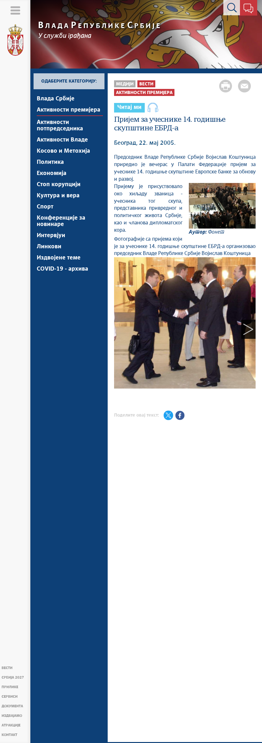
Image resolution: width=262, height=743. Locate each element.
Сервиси (10, 696)
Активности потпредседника (60, 126)
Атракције (11, 725)
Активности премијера (68, 110)
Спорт (45, 207)
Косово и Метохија (63, 151)
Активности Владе (62, 140)
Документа (12, 706)
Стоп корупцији (59, 184)
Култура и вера (58, 196)
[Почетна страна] (15, 40)
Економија (51, 173)
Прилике (10, 687)
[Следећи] (248, 329)
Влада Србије (55, 99)
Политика (50, 162)
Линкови (49, 247)
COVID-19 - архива (62, 269)
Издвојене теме (59, 258)
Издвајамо (12, 716)
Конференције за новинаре (61, 221)
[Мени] (15, 10)
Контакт (9, 735)
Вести (7, 668)
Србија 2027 (13, 677)
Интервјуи (51, 235)
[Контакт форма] (248, 9)
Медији (125, 84)
